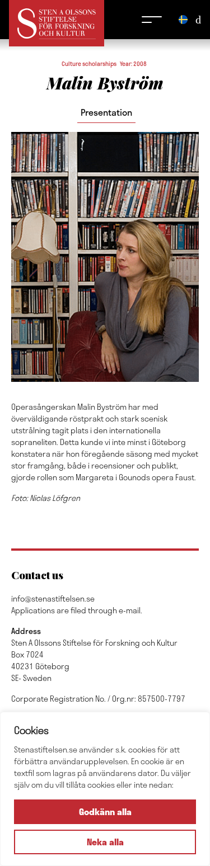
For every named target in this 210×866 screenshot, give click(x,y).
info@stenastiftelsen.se (53, 598)
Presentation (106, 112)
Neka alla (105, 842)
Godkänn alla (105, 811)
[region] (105, 789)
